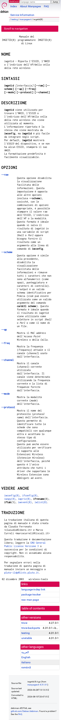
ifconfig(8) (29, 495)
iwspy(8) (9, 498)
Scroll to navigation (16, 28)
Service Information (22, 15)
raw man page (30, 599)
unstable (26, 638)
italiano (25, 662)
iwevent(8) (25, 502)
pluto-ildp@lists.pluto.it (21, 572)
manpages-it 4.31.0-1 (37, 685)
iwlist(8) (41, 502)
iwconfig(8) (11, 495)
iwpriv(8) (24, 498)
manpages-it (26, 19)
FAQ (46, 6)
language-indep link (33, 589)
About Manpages (30, 6)
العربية (25, 652)
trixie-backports (30, 628)
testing (14, 19)
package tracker (31, 594)
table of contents (33, 608)
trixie (24, 622)
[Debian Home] (4, 7)
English (25, 657)
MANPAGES (15, 1)
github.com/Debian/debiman (24, 711)
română (26, 667)
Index (13, 6)
